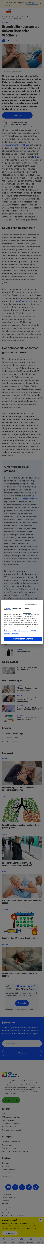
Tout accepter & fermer (23, 639)
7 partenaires (27, 614)
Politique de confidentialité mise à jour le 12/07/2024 (20, 631)
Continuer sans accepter (31, 604)
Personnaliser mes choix (12, 634)
